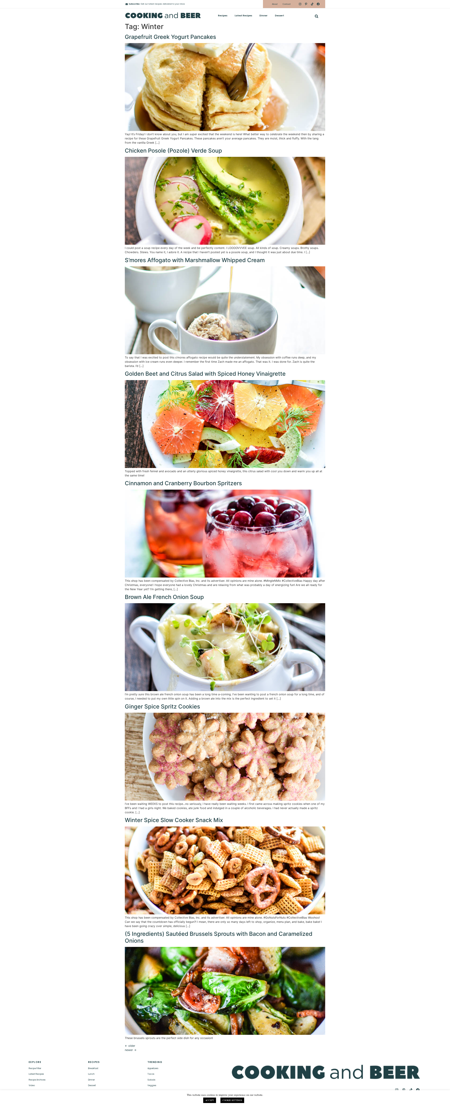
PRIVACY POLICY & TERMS (301, 1100)
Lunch (91, 1073)
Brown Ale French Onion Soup (164, 597)
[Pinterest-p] (306, 4)
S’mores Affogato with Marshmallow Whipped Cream (195, 260)
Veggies (151, 1085)
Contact (286, 4)
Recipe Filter (35, 1068)
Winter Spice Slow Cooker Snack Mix (174, 820)
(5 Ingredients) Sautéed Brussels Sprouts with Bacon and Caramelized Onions (218, 937)
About (275, 4)
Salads (151, 1079)
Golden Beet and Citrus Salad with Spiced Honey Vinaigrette (205, 373)
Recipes (222, 15)
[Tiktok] (312, 4)
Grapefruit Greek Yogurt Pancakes (170, 36)
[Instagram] (300, 4)
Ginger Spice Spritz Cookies (162, 706)
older (130, 1045)
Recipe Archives (37, 1079)
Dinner (263, 15)
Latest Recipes (243, 15)
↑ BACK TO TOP (36, 1100)
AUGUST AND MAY (371, 1100)
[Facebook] (318, 4)
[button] (316, 16)
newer (130, 1050)
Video (32, 1085)
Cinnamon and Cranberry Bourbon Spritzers (183, 483)
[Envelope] (127, 4)
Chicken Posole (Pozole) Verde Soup (173, 150)
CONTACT (99, 1100)
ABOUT (76, 1100)
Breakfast (93, 1068)
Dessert (279, 15)
